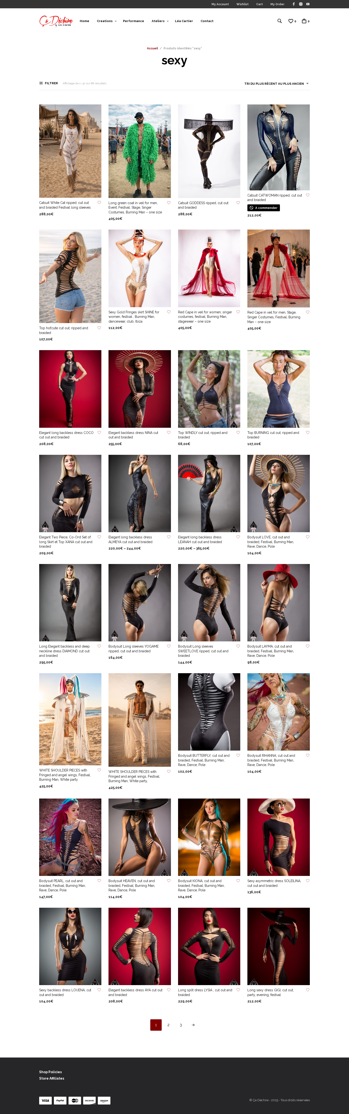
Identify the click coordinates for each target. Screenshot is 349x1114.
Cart (259, 4)
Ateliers (158, 21)
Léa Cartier (184, 21)
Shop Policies (50, 1072)
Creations (105, 21)
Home (84, 21)
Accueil (152, 48)
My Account (220, 4)
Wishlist (242, 4)
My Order (277, 4)
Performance (133, 21)
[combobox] (275, 84)
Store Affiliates (51, 1078)
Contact (207, 21)
